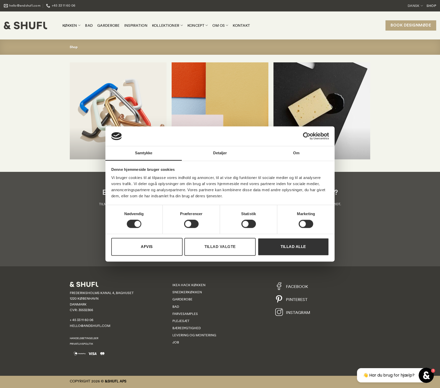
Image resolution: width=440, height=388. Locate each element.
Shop (431, 6)
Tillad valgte (220, 246)
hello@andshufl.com (90, 326)
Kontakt (241, 25)
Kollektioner (165, 25)
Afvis (147, 246)
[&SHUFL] (25, 25)
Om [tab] (296, 153)
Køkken (69, 25)
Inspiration (135, 25)
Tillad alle (293, 246)
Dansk (413, 6)
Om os (218, 25)
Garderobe (108, 25)
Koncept (195, 25)
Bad (89, 25)
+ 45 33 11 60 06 (81, 320)
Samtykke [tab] (144, 153)
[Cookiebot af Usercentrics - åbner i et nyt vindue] (306, 136)
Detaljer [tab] (220, 153)
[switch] (191, 224)
